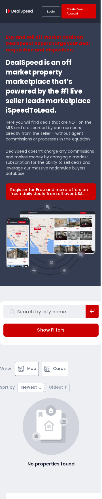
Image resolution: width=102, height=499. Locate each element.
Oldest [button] (56, 387)
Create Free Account (75, 11)
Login (51, 11)
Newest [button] (29, 387)
